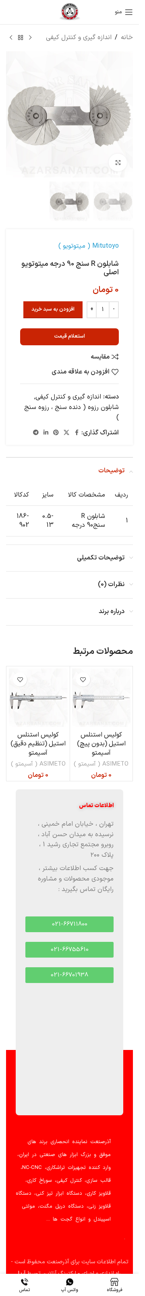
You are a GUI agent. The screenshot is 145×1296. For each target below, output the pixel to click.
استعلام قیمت (69, 336)
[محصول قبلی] (30, 38)
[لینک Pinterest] (56, 433)
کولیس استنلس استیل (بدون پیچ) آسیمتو (101, 744)
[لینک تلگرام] (36, 433)
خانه (127, 37)
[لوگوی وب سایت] (69, 12)
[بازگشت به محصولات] (20, 38)
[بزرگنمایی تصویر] (118, 163)
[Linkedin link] (46, 433)
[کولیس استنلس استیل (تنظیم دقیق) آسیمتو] (38, 697)
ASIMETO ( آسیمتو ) (101, 764)
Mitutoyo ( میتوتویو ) (88, 246)
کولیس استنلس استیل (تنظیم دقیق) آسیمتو (38, 744)
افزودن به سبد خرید (53, 309)
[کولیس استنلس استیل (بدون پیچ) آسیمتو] (101, 697)
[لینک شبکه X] (66, 433)
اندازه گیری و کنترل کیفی (79, 37)
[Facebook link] (76, 433)
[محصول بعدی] (11, 38)
